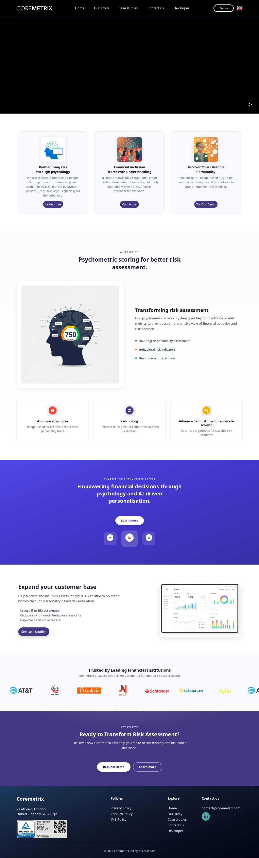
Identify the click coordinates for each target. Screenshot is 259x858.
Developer (181, 8)
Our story (101, 8)
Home (79, 8)
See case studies (33, 631)
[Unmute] (250, 105)
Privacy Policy (121, 808)
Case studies (128, 8)
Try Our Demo (205, 204)
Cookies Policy (122, 814)
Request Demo (113, 767)
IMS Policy (118, 819)
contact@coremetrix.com (221, 808)
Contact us (156, 8)
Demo (224, 8)
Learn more (53, 204)
